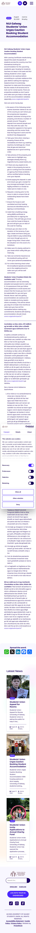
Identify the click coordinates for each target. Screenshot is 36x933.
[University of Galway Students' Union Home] (6, 3)
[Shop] (20, 3)
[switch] (31, 471)
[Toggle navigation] (32, 3)
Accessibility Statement (15, 921)
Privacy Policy (16, 923)
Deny (18, 504)
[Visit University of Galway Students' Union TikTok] (11, 903)
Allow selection (18, 498)
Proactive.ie (18, 926)
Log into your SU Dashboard (18, 894)
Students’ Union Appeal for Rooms (17, 704)
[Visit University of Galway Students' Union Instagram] (17, 903)
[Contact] (25, 3)
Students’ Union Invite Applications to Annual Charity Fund (17, 830)
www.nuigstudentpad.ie (20, 99)
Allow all (18, 492)
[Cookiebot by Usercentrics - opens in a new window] (25, 427)
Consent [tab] (6, 432)
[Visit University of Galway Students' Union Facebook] (23, 903)
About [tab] (29, 432)
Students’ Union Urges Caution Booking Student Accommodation (18, 763)
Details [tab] (18, 432)
